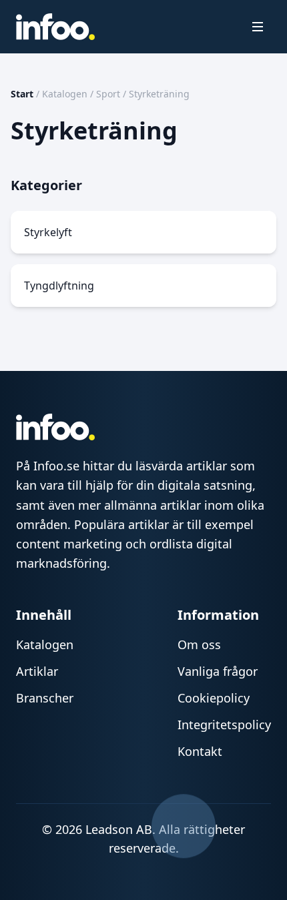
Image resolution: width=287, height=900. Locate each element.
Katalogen (64, 93)
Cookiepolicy (214, 698)
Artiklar (37, 671)
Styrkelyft (48, 232)
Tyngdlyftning (59, 285)
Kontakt (200, 751)
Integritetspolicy (224, 725)
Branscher (44, 698)
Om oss (199, 644)
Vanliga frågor (218, 671)
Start (22, 93)
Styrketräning (159, 93)
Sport (108, 93)
